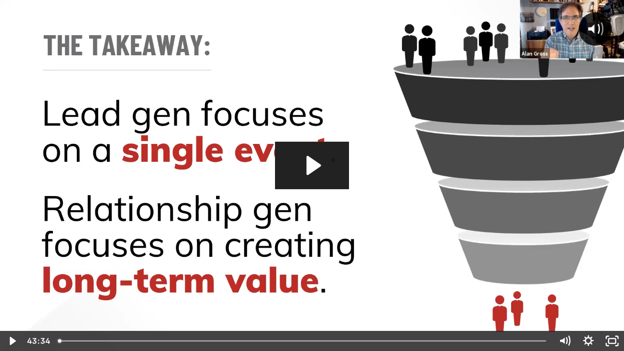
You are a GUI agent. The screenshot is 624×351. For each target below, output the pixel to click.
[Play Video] (12, 341)
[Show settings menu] (588, 341)
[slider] (303, 341)
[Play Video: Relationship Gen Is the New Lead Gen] (312, 165)
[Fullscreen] (612, 341)
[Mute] (564, 341)
